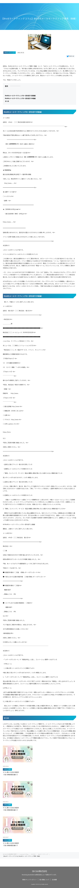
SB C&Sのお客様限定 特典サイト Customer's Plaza (15, 854)
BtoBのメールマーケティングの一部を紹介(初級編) (20, 96)
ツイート (71, 56)
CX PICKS (33, 854)
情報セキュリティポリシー (29, 879)
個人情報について (44, 879)
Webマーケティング (43, 854)
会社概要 (54, 879)
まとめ (7, 101)
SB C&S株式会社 (39, 871)
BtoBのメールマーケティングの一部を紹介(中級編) (20, 98)
